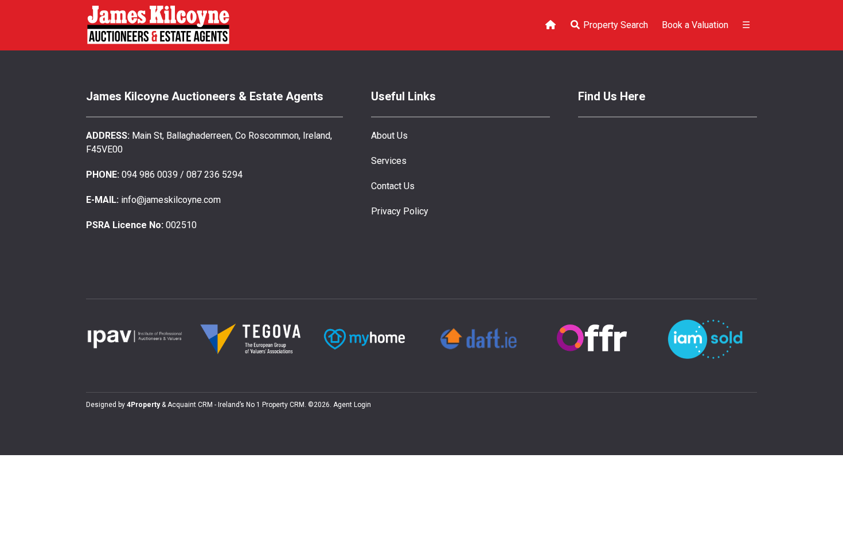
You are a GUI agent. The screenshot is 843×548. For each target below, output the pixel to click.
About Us (389, 135)
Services (389, 160)
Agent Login (352, 405)
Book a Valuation (695, 24)
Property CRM (283, 405)
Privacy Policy (399, 211)
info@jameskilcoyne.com (171, 199)
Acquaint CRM (190, 405)
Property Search (614, 24)
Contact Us (393, 186)
